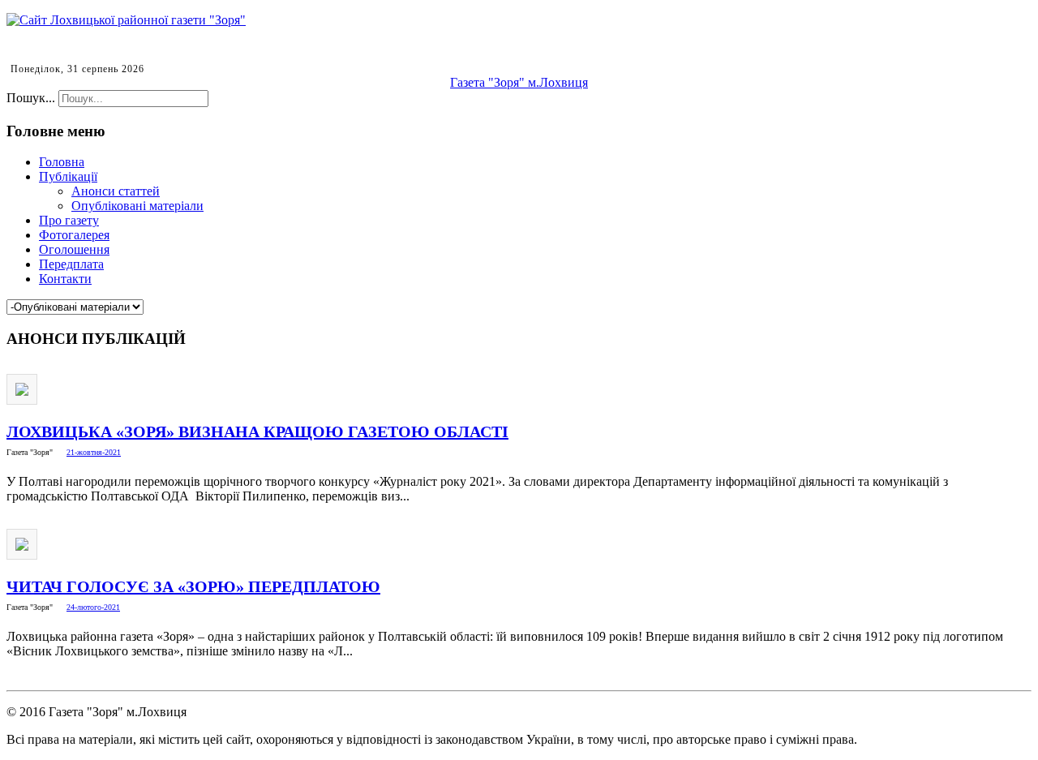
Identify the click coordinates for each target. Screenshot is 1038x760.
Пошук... (30, 98)
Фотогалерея (74, 235)
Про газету (69, 220)
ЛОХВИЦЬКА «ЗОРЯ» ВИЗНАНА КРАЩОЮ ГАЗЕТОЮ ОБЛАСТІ (257, 431)
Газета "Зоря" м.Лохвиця (519, 82)
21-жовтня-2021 (93, 452)
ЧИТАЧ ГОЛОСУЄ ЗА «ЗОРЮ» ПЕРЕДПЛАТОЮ (193, 586)
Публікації (68, 176)
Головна (61, 162)
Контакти (65, 279)
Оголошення (74, 249)
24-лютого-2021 (93, 607)
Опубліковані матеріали (137, 206)
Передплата (71, 264)
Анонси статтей (115, 191)
